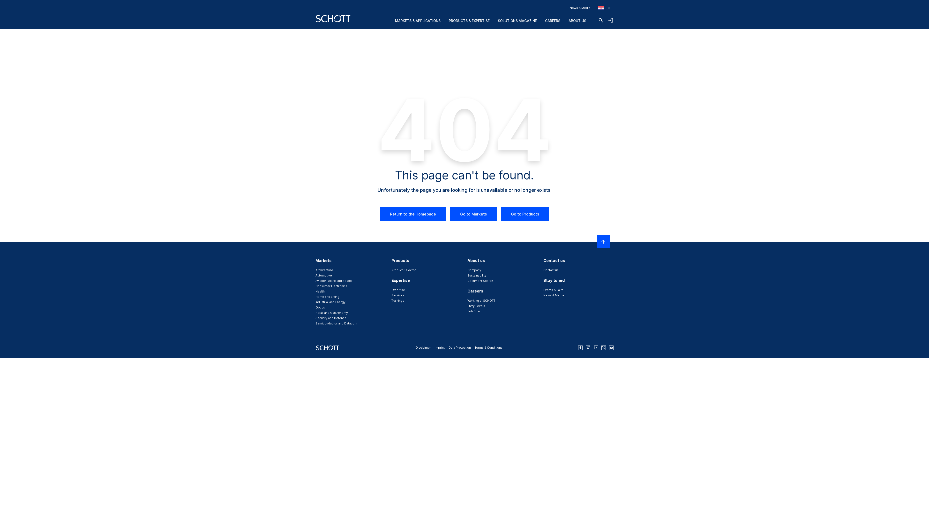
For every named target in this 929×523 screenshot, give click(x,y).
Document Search (480, 281)
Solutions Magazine (517, 21)
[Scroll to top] (603, 241)
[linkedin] (596, 348)
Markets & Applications (418, 21)
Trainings (397, 300)
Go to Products (525, 214)
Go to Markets (473, 214)
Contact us (551, 270)
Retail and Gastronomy (331, 313)
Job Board (474, 311)
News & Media (580, 8)
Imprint (440, 347)
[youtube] (611, 348)
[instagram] (588, 348)
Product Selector (403, 270)
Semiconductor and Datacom (336, 323)
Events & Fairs (553, 290)
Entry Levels (476, 306)
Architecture (324, 270)
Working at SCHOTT (481, 300)
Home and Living (327, 297)
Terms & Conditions (488, 347)
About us (577, 21)
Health (320, 291)
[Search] (601, 20)
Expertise (398, 290)
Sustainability (476, 275)
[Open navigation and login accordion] (611, 20)
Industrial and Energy (330, 302)
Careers (552, 21)
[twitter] (603, 348)
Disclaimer (423, 347)
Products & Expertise (469, 21)
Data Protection (460, 347)
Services (397, 295)
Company (474, 270)
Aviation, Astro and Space (333, 281)
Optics (320, 307)
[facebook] (580, 348)
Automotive (323, 275)
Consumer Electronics (331, 286)
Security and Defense (330, 318)
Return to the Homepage (413, 214)
